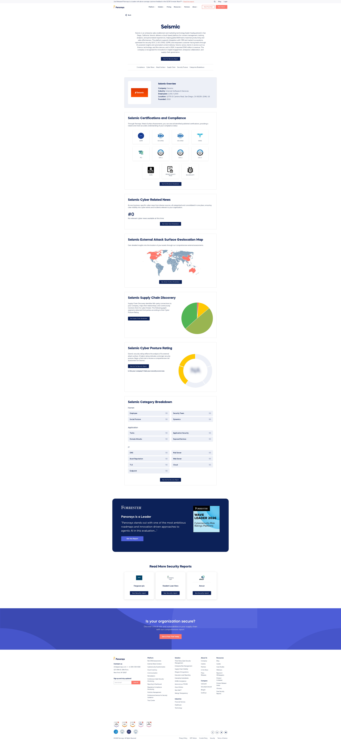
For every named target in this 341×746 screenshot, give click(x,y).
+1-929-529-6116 (134, 667)
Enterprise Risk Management (183, 666)
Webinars (219, 670)
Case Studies (220, 667)
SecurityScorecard (206, 687)
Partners (187, 7)
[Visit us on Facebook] (212, 732)
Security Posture (182, 67)
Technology (178, 708)
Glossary (219, 688)
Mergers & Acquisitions (182, 672)
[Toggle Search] (214, 1)
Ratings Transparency (181, 693)
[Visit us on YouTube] (225, 732)
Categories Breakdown (197, 67)
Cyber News (150, 67)
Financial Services (180, 702)
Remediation (151, 676)
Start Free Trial (208, 6)
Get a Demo (221, 6)
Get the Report (132, 538)
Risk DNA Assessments (154, 661)
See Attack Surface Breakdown (170, 281)
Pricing (169, 7)
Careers (203, 664)
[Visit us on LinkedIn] (217, 732)
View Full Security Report (170, 58)
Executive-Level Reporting (182, 675)
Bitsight (203, 690)
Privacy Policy (183, 738)
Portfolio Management (154, 692)
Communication (152, 673)
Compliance (141, 67)
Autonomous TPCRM (181, 684)
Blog (219, 1)
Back (129, 15)
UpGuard (203, 684)
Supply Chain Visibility (181, 669)
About (194, 7)
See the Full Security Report (138, 366)
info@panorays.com (120, 667)
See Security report (139, 593)
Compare (204, 680)
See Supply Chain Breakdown (138, 318)
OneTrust (203, 693)
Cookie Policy (203, 738)
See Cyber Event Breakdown (170, 223)
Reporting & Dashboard (155, 684)
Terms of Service (222, 738)
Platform (151, 7)
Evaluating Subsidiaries (182, 678)
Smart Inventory (152, 670)
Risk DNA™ (178, 690)
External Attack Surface (154, 664)
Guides (218, 664)
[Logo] (119, 7)
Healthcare (178, 705)
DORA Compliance (180, 681)
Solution (160, 7)
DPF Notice (193, 738)
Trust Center (151, 700)
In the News (204, 670)
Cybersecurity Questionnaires (156, 667)
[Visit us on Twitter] (221, 732)
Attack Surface (160, 67)
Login (225, 1)
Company (204, 661)
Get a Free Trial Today (170, 636)
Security (212, 738)
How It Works (179, 687)
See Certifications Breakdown (170, 183)
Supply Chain (171, 67)
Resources (177, 7)
